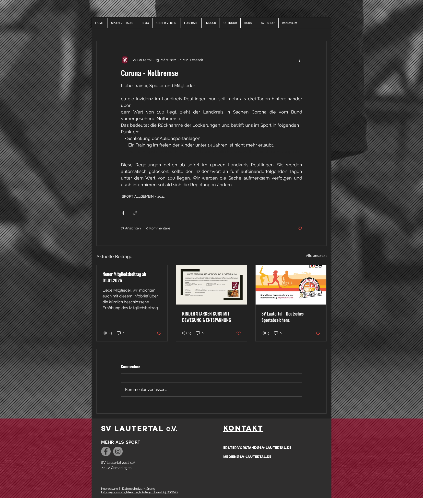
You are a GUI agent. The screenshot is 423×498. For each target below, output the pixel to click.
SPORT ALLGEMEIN (138, 196)
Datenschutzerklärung (138, 488)
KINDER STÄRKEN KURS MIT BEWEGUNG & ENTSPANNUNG (206, 316)
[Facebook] (106, 451)
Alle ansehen (316, 256)
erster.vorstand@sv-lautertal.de (257, 448)
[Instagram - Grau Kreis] (118, 451)
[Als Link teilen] (135, 213)
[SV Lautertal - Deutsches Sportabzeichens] (291, 285)
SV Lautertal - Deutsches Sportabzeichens (282, 316)
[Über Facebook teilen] (123, 213)
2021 (160, 196)
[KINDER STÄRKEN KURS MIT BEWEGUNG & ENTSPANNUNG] (211, 285)
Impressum (109, 488)
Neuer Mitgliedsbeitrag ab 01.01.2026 (124, 277)
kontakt (243, 428)
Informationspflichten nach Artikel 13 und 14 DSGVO (139, 492)
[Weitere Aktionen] (299, 60)
